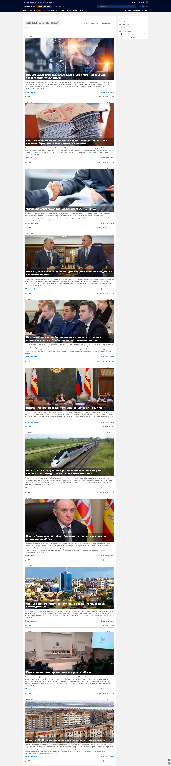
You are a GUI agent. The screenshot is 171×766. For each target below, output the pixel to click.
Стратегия (29, 6)
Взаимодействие (72, 10)
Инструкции (132, 2)
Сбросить (132, 37)
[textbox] (133, 27)
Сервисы (32, 10)
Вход (139, 6)
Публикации (41, 10)
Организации (60, 10)
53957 (147, 6)
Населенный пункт (124, 24)
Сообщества (50, 10)
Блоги (82, 10)
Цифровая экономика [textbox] (132, 34)
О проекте (145, 10)
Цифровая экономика (108, 92)
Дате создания (106, 23)
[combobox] (133, 27)
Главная (25, 10)
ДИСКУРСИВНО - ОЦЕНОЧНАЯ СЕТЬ (39, 2)
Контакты (141, 2)
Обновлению (94, 23)
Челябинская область (45, 6)
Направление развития (125, 31)
